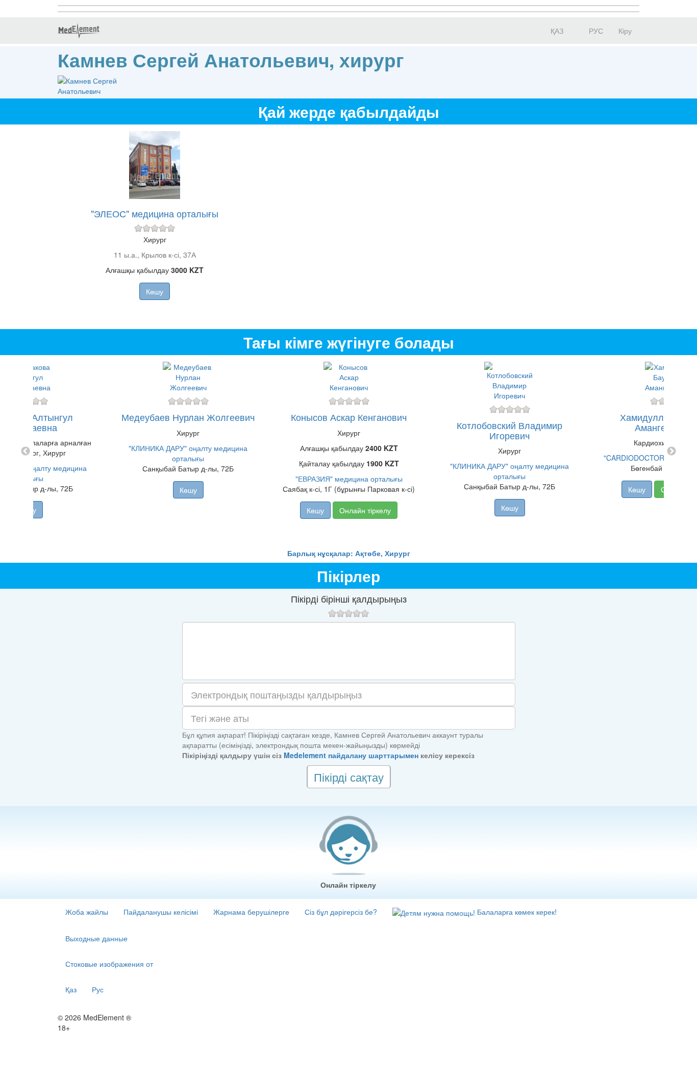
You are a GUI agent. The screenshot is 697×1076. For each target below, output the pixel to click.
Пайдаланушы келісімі (160, 912)
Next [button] (671, 451)
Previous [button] (25, 451)
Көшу (154, 291)
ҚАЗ (556, 31)
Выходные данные (96, 938)
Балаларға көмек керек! (516, 912)
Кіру (625, 31)
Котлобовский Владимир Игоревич (509, 430)
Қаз (71, 989)
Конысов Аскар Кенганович (349, 416)
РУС (595, 31)
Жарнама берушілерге (251, 912)
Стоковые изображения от (109, 964)
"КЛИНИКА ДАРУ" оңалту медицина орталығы (188, 453)
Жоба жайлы (86, 912)
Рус (98, 989)
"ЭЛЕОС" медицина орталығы (154, 213)
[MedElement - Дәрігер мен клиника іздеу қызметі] (78, 30)
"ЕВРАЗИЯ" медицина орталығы (349, 478)
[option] (348, 451)
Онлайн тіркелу (365, 510)
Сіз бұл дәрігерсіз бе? (341, 912)
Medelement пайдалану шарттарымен (351, 755)
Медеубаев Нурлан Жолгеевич (188, 416)
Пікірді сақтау (349, 777)
